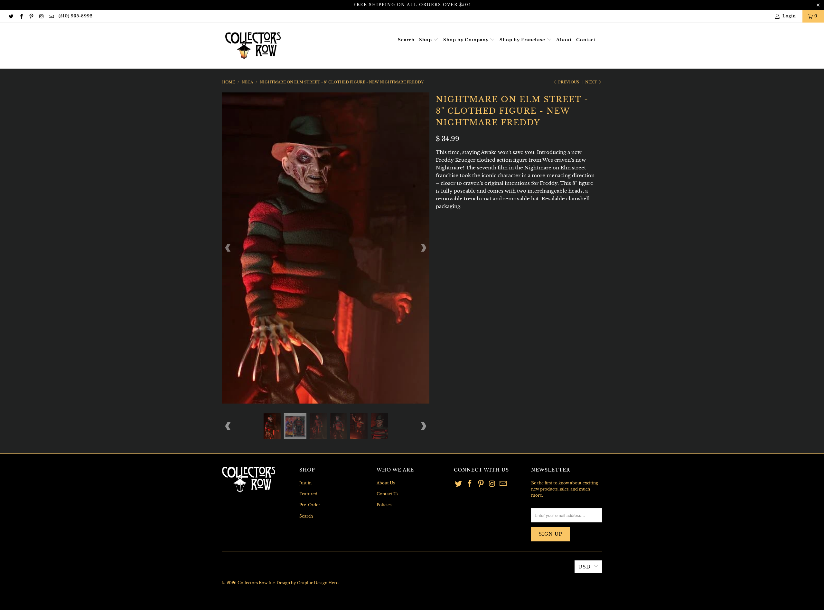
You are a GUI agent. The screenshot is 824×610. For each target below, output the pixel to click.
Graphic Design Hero (318, 582)
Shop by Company (466, 40)
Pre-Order (309, 504)
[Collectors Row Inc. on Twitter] (11, 16)
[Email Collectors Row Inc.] (51, 16)
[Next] (423, 248)
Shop (426, 40)
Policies (384, 504)
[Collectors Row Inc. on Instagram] (41, 16)
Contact (585, 40)
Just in (305, 483)
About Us (386, 483)
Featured (308, 493)
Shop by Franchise (523, 40)
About (564, 40)
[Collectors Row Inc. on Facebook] (20, 16)
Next (591, 82)
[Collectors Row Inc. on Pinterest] (31, 16)
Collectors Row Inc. (257, 582)
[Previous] (228, 248)
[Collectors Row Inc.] (253, 45)
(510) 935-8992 (76, 16)
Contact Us (387, 493)
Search (406, 40)
